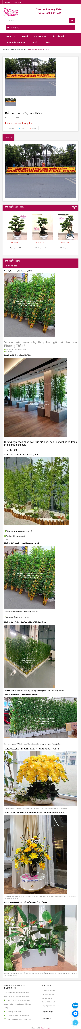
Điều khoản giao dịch (48, 994)
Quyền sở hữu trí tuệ (48, 1002)
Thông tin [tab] (8, 138)
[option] (14, 102)
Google (34, 128)
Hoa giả (25, 36)
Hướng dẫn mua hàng (16, 42)
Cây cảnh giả (40, 36)
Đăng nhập (17, 2)
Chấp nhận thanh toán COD (50, 1006)
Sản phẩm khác (58, 36)
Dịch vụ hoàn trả (47, 998)
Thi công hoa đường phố (18, 49)
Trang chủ (10, 36)
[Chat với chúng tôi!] (75, 1013)
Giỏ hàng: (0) (14, 27)
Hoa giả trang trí (45, 1028)
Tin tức (35, 42)
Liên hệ (47, 42)
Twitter (23, 128)
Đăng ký (7, 2)
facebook (11, 128)
